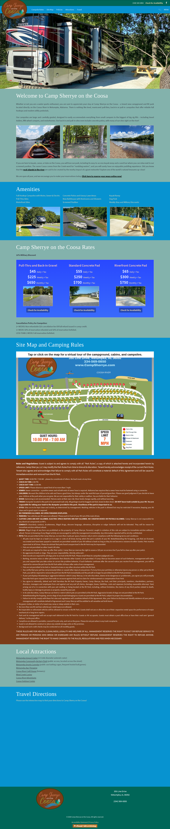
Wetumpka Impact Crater (27, 658)
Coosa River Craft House (26, 671)
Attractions (69, 9)
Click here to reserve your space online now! (102, 176)
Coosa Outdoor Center (25, 681)
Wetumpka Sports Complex (27, 664)
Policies (59, 9)
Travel (79, 9)
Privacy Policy (93, 822)
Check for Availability (154, 3)
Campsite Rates (37, 9)
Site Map (50, 9)
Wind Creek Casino (24, 674)
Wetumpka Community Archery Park (31, 661)
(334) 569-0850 (138, 3)
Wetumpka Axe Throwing (26, 668)
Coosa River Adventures (26, 677)
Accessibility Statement (80, 822)
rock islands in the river (33, 169)
